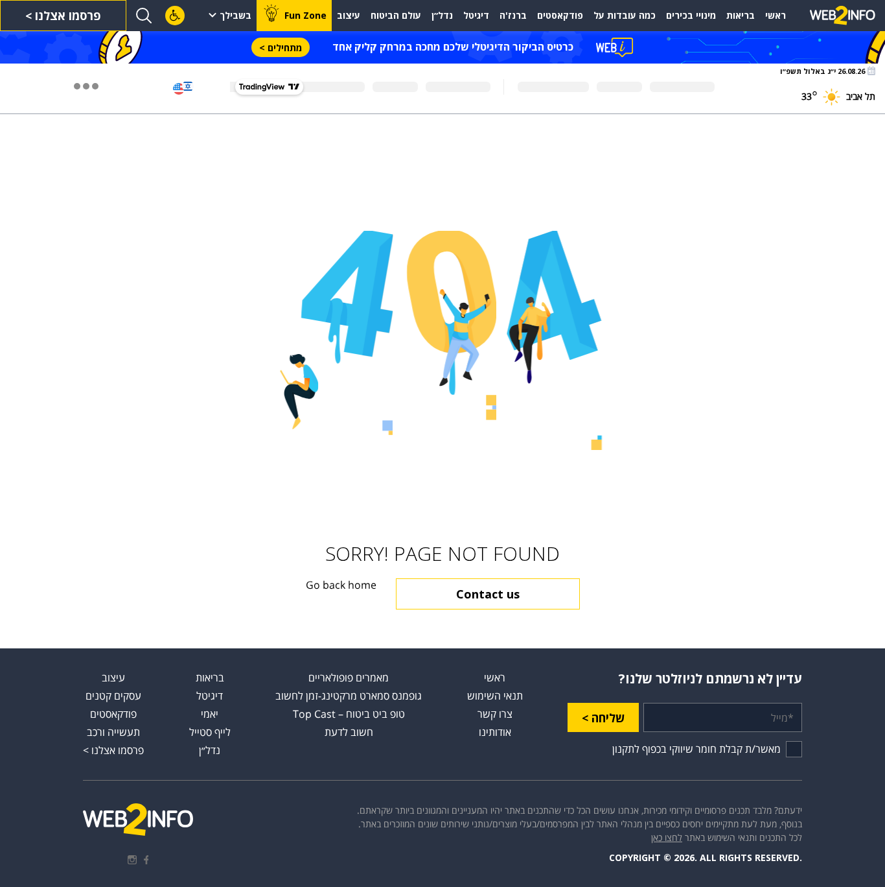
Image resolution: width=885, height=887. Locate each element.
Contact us (488, 594)
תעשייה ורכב (113, 732)
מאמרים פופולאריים (348, 677)
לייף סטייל (210, 732)
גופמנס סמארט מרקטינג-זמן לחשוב (348, 696)
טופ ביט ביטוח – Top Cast (349, 714)
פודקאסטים (560, 15)
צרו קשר (494, 714)
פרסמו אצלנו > (63, 15)
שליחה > (603, 718)
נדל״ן (442, 15)
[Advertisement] (442, 172)
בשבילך (235, 15)
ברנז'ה (513, 15)
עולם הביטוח (396, 15)
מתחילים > (280, 47)
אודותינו (495, 732)
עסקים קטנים (113, 696)
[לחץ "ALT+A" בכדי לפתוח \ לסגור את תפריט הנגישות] (175, 15)
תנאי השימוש (495, 696)
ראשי (775, 15)
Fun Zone (305, 15)
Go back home (341, 585)
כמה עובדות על (624, 15)
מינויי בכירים (691, 15)
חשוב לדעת (349, 732)
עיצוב (348, 15)
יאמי (209, 714)
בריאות (740, 15)
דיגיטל (476, 15)
